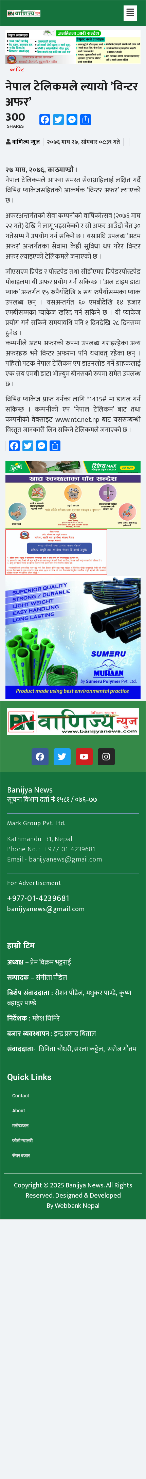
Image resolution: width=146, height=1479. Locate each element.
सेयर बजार (21, 1155)
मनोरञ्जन (20, 1125)
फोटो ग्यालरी (22, 1140)
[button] (130, 13)
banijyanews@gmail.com (46, 909)
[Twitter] (62, 756)
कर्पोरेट (17, 69)
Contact (20, 1095)
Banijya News (85, 1185)
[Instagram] (106, 756)
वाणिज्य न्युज (26, 142)
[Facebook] (40, 756)
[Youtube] (84, 756)
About (18, 1110)
